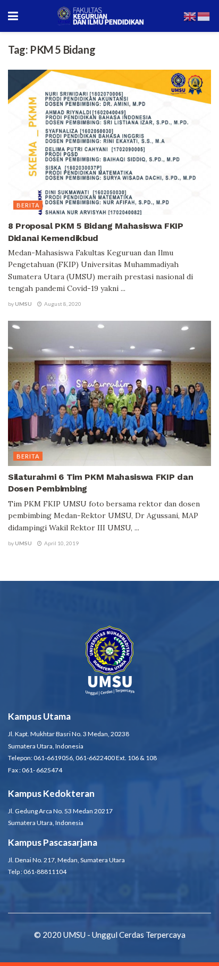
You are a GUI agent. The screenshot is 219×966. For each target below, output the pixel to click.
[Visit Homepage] (100, 16)
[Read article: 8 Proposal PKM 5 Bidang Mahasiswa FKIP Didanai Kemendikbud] (109, 142)
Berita (27, 205)
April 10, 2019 (61, 543)
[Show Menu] (13, 16)
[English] (190, 15)
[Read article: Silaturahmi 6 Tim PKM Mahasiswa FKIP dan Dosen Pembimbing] (109, 393)
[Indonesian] (204, 15)
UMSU (23, 304)
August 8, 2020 (62, 304)
